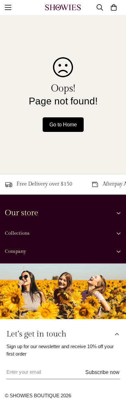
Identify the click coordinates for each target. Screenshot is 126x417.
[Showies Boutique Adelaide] (63, 7)
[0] (113, 7)
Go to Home (63, 124)
